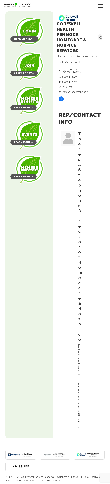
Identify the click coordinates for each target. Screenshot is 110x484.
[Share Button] (100, 37)
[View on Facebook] (61, 100)
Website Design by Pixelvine (45, 480)
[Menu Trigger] (101, 6)
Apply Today (23, 73)
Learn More (22, 107)
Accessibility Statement (17, 480)
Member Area (23, 39)
